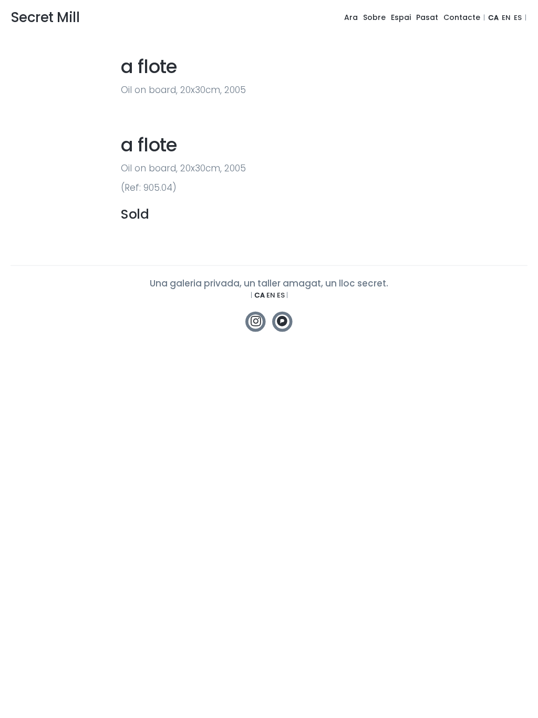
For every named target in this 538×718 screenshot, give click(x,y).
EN (506, 18)
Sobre (374, 17)
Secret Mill (45, 17)
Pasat (427, 17)
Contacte (461, 17)
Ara (351, 17)
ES (518, 18)
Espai (401, 17)
